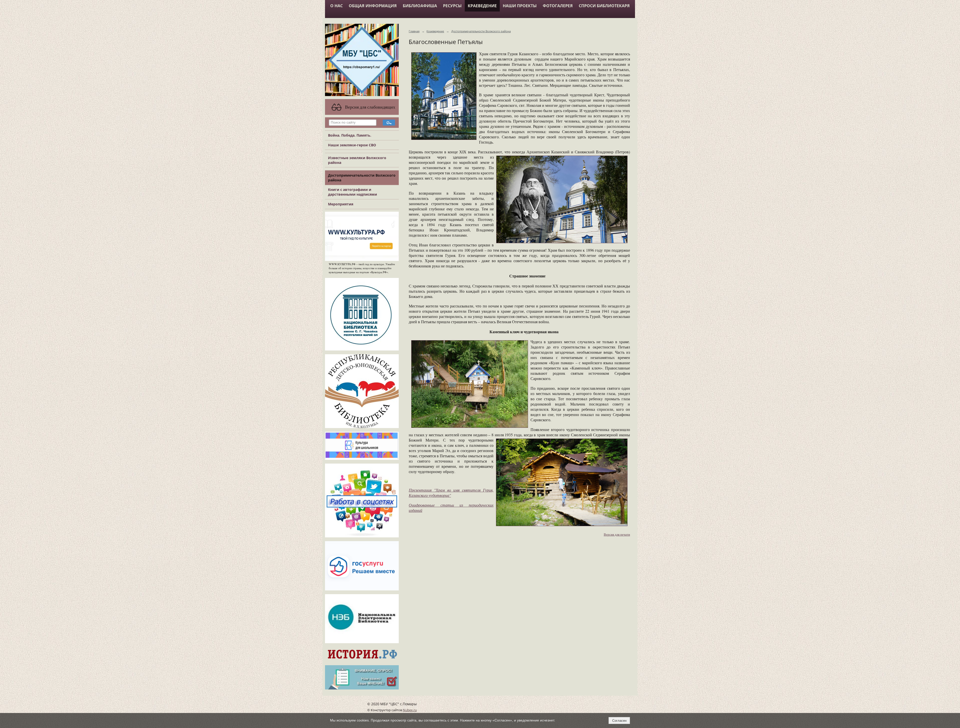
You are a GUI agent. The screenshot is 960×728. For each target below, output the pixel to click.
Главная (414, 31)
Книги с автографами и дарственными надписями (352, 192)
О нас (336, 6)
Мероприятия (340, 204)
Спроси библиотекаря (604, 6)
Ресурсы (452, 6)
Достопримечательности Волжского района (362, 177)
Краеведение (482, 6)
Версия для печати (617, 534)
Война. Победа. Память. (349, 135)
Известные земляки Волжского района (357, 160)
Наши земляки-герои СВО (352, 145)
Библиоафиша (420, 6)
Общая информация (373, 6)
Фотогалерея (558, 6)
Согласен (619, 720)
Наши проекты (520, 6)
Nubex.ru (410, 710)
